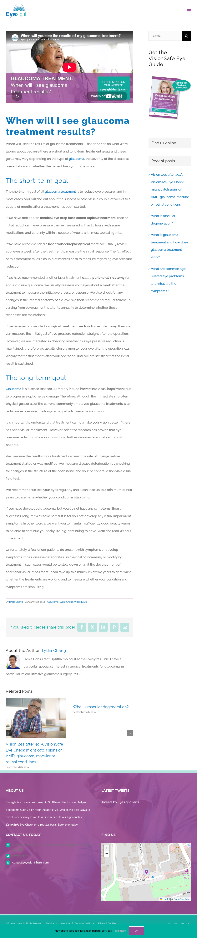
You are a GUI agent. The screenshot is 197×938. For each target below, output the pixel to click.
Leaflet (166, 899)
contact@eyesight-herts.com (30, 862)
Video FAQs (80, 602)
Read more (119, 930)
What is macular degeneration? (101, 707)
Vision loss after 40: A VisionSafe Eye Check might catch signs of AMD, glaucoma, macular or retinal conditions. (170, 189)
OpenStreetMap (182, 899)
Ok (136, 930)
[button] (9, 733)
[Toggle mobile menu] (189, 11)
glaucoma (76, 159)
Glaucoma (13, 389)
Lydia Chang (16, 602)
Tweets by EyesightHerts (120, 802)
